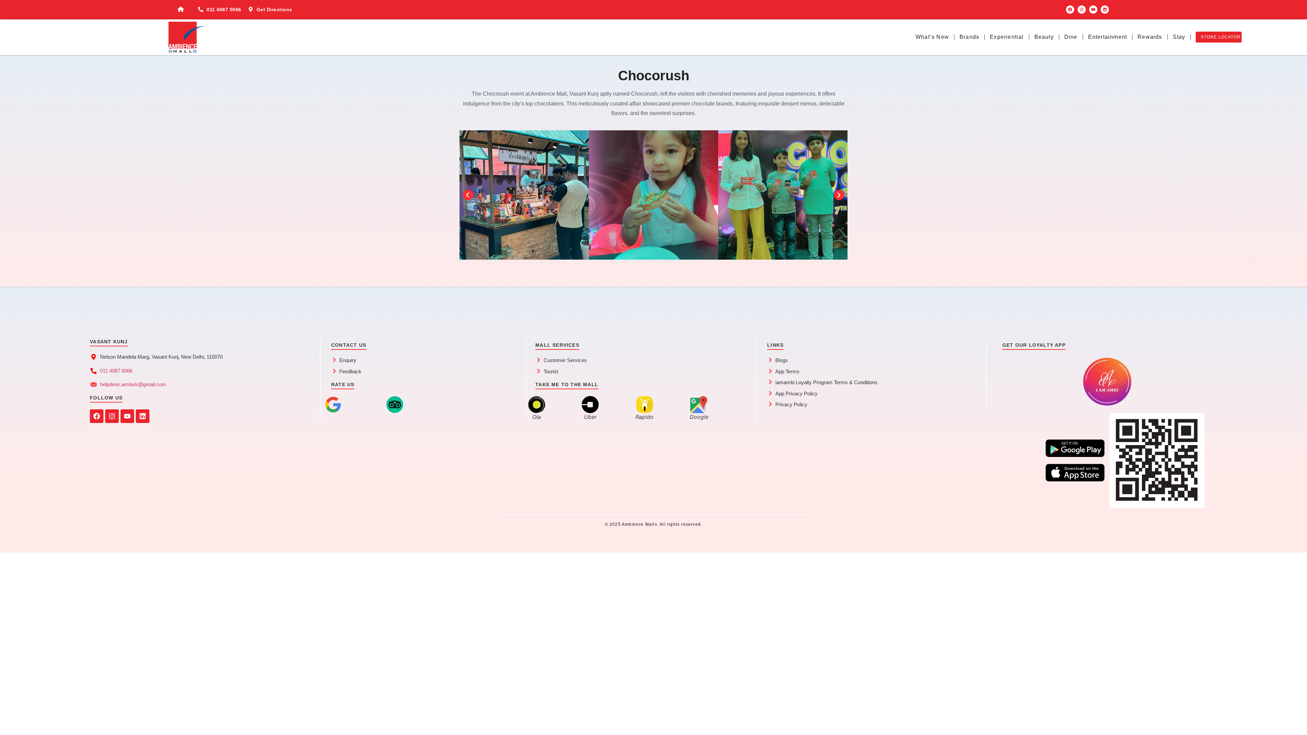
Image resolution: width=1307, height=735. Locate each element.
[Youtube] (1093, 9)
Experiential (1006, 37)
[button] (468, 195)
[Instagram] (1082, 9)
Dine (1071, 37)
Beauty (1044, 37)
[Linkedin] (1105, 9)
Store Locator (1221, 37)
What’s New (932, 37)
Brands (969, 37)
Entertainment (1107, 37)
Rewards (1149, 37)
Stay (1179, 37)
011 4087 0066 (224, 9)
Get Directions (274, 9)
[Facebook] (1070, 9)
